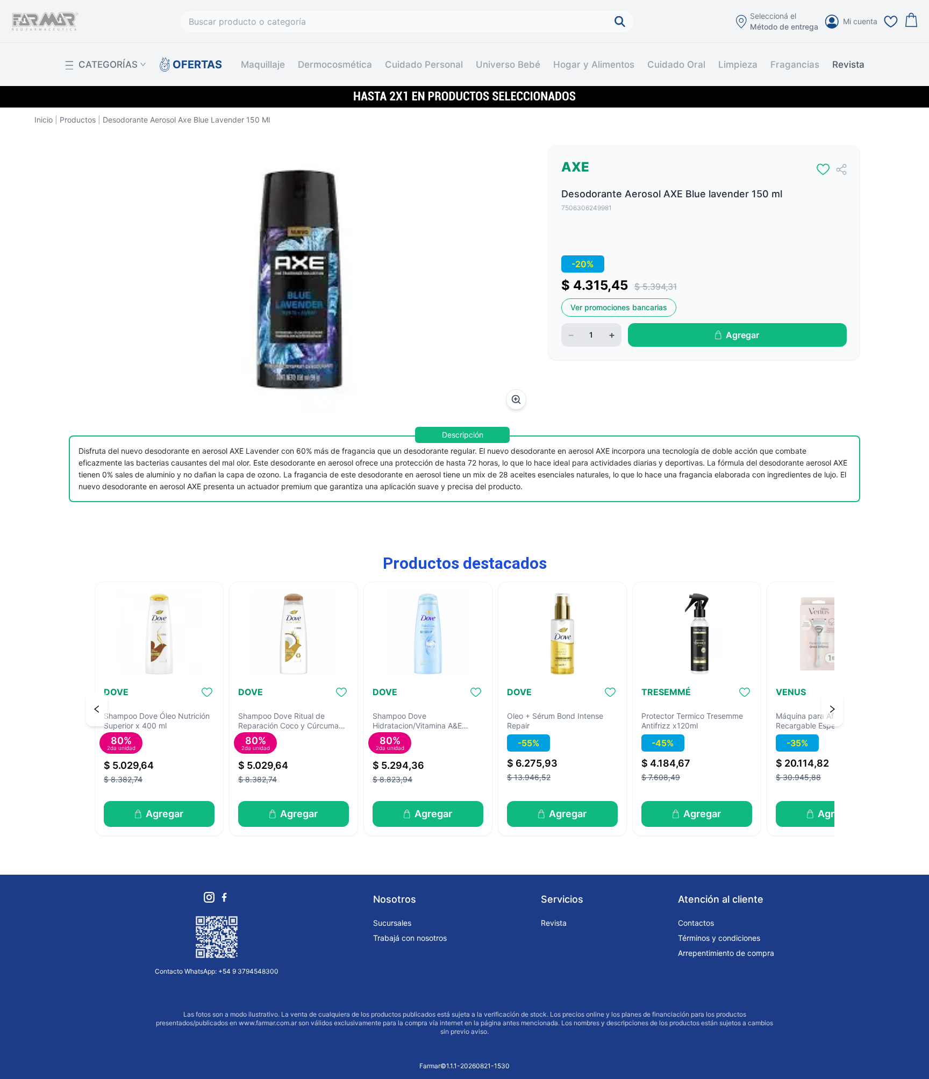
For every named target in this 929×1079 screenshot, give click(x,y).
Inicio (43, 119)
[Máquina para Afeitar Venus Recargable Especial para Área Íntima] (831, 634)
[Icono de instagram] (209, 897)
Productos (78, 119)
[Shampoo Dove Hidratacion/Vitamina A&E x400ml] (428, 634)
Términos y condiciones (719, 937)
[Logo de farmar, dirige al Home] (45, 21)
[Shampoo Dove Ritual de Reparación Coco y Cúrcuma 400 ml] (293, 634)
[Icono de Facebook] (224, 897)
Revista (848, 64)
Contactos (696, 922)
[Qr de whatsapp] (216, 937)
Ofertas (192, 64)
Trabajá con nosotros (410, 937)
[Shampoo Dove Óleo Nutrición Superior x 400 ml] (159, 634)
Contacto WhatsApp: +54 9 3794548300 (216, 971)
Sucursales (392, 922)
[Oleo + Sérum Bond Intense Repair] (562, 634)
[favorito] (823, 169)
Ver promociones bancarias (618, 307)
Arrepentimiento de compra (726, 952)
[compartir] (841, 169)
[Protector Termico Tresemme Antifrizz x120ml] (696, 634)
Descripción (462, 434)
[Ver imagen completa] (516, 399)
